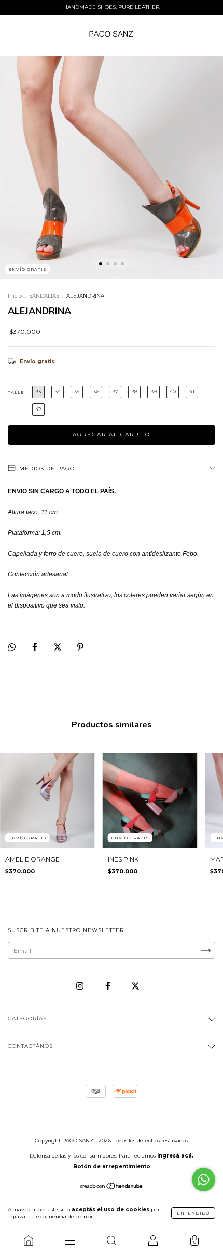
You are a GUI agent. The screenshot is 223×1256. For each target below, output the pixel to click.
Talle (16, 392)
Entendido (193, 1213)
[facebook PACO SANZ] (109, 986)
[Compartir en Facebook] (35, 647)
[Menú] (70, 1240)
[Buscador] (111, 1240)
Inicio (15, 295)
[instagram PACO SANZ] (81, 986)
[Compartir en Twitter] (58, 647)
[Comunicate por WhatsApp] (203, 1179)
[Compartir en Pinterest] (80, 647)
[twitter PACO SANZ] (135, 986)
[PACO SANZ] (28, 1240)
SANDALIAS (44, 295)
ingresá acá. (175, 1155)
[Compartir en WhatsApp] (12, 647)
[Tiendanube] (111, 1187)
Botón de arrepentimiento (111, 1166)
